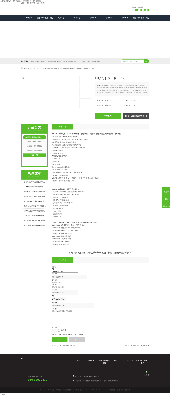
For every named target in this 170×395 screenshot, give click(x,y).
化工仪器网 (119, 390)
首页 (31, 68)
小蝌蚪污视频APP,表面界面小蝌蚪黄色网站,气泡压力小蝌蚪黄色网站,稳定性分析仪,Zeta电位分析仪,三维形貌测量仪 (65, 61)
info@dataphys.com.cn (91, 376)
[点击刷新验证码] (61, 330)
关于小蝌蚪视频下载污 (45, 18)
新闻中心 (77, 18)
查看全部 (34, 155)
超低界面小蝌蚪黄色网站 (34, 146)
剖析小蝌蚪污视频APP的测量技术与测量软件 (35, 206)
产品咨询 (108, 116)
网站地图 (3, 394)
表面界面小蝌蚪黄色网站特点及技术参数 (35, 182)
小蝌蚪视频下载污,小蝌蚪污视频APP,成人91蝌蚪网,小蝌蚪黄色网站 (20, 1)
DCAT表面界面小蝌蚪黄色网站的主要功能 (35, 187)
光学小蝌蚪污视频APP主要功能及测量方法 (35, 225)
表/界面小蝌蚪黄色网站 (50, 68)
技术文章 (93, 18)
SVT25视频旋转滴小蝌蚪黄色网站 (138, 346)
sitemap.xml (104, 390)
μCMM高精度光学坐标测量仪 (66, 346)
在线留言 (125, 18)
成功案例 (109, 18)
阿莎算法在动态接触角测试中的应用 (35, 196)
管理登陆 (127, 390)
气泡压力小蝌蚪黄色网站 (34, 141)
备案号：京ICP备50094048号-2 (90, 390)
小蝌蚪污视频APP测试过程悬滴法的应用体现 (35, 211)
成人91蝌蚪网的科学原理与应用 (34, 220)
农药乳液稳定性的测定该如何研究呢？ (35, 191)
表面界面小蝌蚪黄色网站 (67, 68)
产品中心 (61, 18)
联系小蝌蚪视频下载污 (141, 18)
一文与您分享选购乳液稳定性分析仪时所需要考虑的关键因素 (35, 216)
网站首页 (29, 18)
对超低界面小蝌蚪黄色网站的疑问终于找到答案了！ (35, 201)
